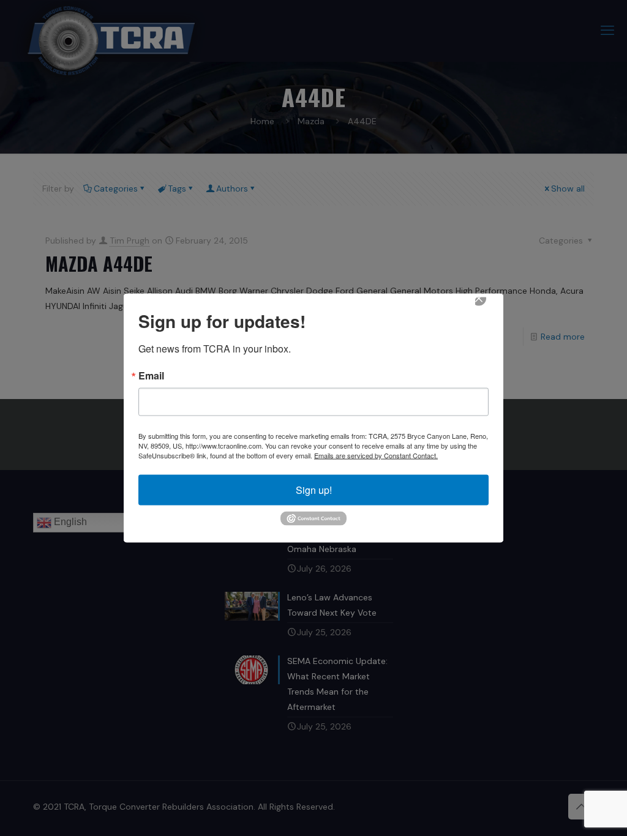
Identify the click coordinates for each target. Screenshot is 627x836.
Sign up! (314, 490)
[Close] (487, 307)
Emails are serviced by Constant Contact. (376, 455)
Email (151, 376)
